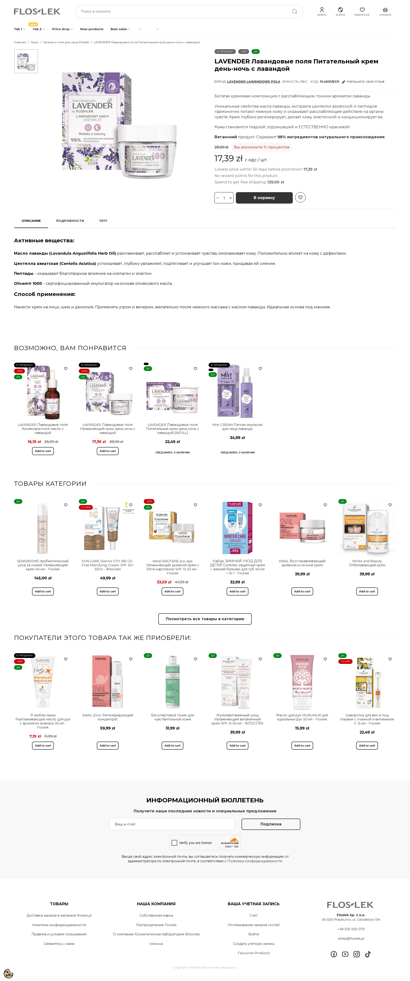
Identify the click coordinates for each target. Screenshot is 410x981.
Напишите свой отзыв (365, 81)
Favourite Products (254, 953)
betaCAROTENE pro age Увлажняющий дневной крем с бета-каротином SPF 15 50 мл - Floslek (172, 567)
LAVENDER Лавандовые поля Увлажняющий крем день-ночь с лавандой (107, 429)
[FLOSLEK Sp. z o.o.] (37, 11)
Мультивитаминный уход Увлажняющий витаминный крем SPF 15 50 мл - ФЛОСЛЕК (237, 719)
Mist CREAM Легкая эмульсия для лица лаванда (237, 427)
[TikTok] (368, 954)
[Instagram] (356, 954)
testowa (156, 944)
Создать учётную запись (254, 944)
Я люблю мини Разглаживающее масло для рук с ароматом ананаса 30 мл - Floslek (42, 721)
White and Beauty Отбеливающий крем (367, 563)
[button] (340, 11)
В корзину (264, 197)
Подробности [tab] (70, 221)
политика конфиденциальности (59, 925)
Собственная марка (156, 915)
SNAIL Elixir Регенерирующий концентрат (107, 717)
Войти (253, 934)
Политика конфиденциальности (254, 861)
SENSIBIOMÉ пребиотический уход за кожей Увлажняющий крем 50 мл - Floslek (43, 565)
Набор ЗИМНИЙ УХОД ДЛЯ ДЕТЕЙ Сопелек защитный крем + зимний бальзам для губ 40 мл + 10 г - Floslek (237, 567)
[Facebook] (334, 954)
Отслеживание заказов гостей (254, 925)
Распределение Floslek (156, 925)
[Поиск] (294, 11)
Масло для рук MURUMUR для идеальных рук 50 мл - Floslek (302, 717)
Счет (254, 915)
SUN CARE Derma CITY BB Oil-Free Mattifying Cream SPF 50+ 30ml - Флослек (108, 565)
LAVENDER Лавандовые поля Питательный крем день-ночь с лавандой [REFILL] (172, 429)
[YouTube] (345, 954)
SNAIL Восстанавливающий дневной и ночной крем (302, 563)
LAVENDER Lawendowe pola (253, 81)
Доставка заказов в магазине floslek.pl (59, 915)
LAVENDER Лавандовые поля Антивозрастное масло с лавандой (43, 429)
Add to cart (43, 451)
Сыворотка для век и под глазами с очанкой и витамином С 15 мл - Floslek (367, 719)
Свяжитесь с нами (59, 944)
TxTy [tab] (103, 221)
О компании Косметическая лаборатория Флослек (156, 934)
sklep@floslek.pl (351, 938)
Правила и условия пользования (59, 934)
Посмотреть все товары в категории (205, 619)
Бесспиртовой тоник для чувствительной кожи (172, 717)
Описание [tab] (31, 221)
